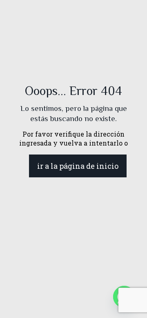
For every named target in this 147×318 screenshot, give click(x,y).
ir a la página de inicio (77, 166)
